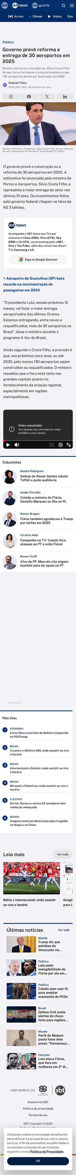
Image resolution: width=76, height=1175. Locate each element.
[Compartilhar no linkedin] (65, 96)
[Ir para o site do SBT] (60, 1090)
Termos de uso (38, 1115)
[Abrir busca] (63, 5)
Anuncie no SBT (38, 1102)
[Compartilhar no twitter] (47, 96)
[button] (31, 888)
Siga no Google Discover (41, 259)
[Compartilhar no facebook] (29, 96)
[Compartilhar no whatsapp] (11, 96)
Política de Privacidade (46, 1151)
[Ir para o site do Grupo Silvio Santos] (31, 1090)
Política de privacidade (38, 1108)
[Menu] (72, 5)
